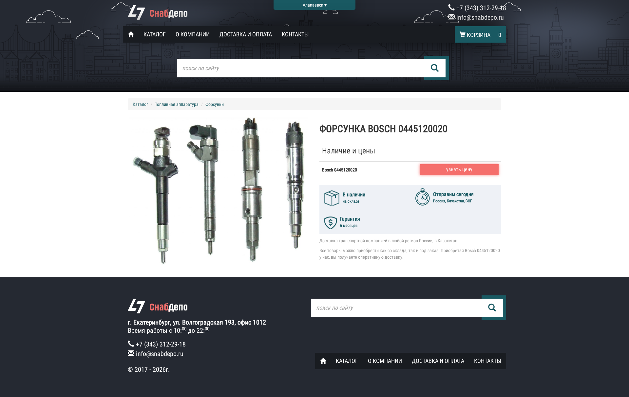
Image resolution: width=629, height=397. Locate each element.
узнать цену (459, 169)
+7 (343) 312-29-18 (480, 8)
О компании (193, 34)
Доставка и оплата (245, 34)
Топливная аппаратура (177, 104)
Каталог (154, 34)
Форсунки (214, 104)
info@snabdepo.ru (479, 17)
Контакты (295, 34)
